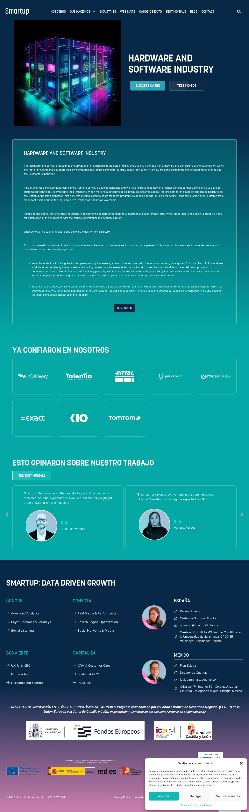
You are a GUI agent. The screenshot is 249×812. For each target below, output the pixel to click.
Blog (193, 11)
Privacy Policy (189, 805)
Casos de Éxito (150, 11)
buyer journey (51, 275)
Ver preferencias (228, 796)
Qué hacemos (80, 11)
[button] (241, 763)
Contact (207, 11)
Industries (107, 11)
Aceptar (163, 796)
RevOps (112, 290)
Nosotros (58, 11)
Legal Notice (206, 805)
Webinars (127, 11)
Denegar (196, 796)
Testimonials (176, 11)
